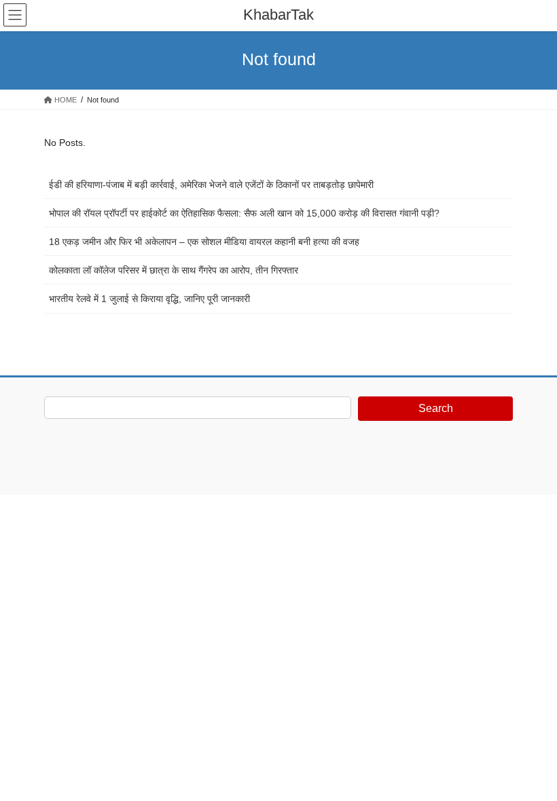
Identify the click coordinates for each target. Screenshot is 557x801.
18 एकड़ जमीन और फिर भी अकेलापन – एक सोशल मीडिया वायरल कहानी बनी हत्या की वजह (204, 241)
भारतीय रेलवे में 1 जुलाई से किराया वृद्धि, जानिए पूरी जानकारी (149, 298)
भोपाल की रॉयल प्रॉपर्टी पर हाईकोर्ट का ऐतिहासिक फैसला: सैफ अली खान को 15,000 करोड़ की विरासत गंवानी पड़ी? (244, 213)
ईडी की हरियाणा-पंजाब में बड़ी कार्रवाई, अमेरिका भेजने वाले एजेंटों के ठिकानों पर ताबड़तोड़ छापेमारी (211, 184)
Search (435, 408)
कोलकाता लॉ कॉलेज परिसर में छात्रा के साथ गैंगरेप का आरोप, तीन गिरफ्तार (173, 270)
